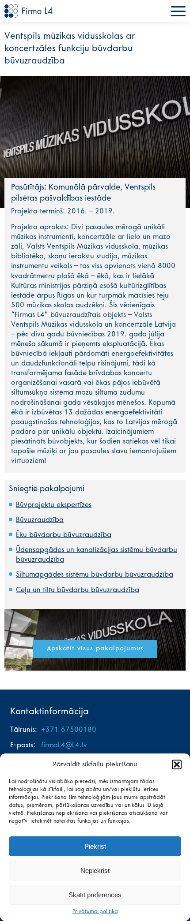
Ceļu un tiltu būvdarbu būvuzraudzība (77, 590)
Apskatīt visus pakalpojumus (95, 648)
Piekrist (95, 846)
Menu (178, 11)
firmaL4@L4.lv (64, 745)
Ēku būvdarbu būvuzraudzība (63, 535)
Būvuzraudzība (40, 520)
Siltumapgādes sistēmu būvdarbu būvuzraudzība (94, 574)
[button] (176, 764)
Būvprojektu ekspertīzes (53, 505)
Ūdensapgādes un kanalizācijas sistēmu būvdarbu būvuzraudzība (96, 555)
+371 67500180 (68, 730)
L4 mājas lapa (28, 11)
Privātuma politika (95, 911)
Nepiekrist (95, 870)
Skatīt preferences (95, 895)
